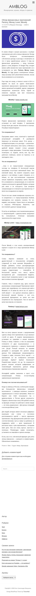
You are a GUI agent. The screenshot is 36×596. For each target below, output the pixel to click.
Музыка (4, 536)
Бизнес (4, 530)
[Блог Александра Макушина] (18, 7)
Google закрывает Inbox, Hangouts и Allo (15, 566)
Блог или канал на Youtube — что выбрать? (16, 563)
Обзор (18, 445)
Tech (9, 445)
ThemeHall (26, 591)
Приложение (24, 445)
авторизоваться (7, 459)
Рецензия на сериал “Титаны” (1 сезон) (14, 560)
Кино (3, 533)
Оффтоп (4, 539)
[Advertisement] (12, 492)
